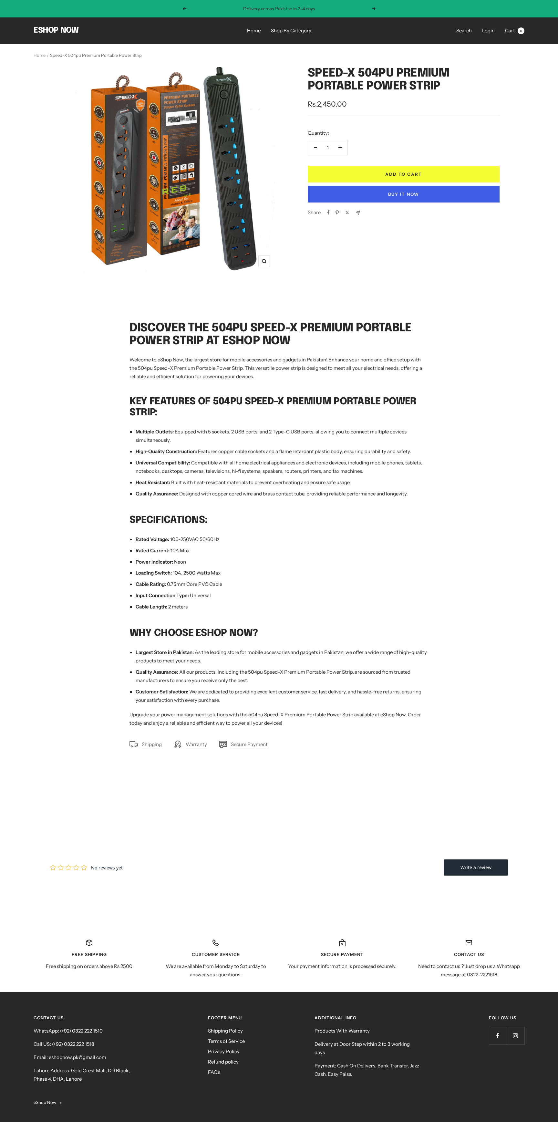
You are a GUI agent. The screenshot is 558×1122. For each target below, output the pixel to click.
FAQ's (214, 1072)
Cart (513, 30)
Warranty (196, 744)
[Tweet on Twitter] (347, 212)
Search (464, 30)
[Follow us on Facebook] (498, 1035)
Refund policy (223, 1062)
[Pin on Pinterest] (337, 212)
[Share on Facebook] (328, 212)
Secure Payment (249, 744)
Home (254, 30)
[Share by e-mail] (358, 213)
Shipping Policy (225, 1031)
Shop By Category (291, 30)
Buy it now (403, 194)
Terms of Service (226, 1041)
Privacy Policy (224, 1051)
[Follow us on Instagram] (515, 1035)
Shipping (152, 744)
